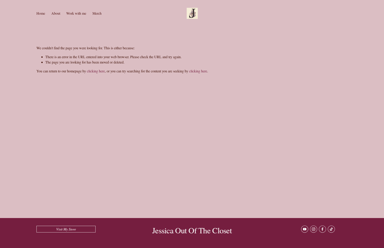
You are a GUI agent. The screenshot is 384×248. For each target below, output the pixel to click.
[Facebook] (322, 229)
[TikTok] (331, 229)
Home (40, 13)
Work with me (76, 13)
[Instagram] (313, 229)
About (55, 13)
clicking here (96, 71)
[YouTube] (304, 229)
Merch (97, 13)
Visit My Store (66, 229)
